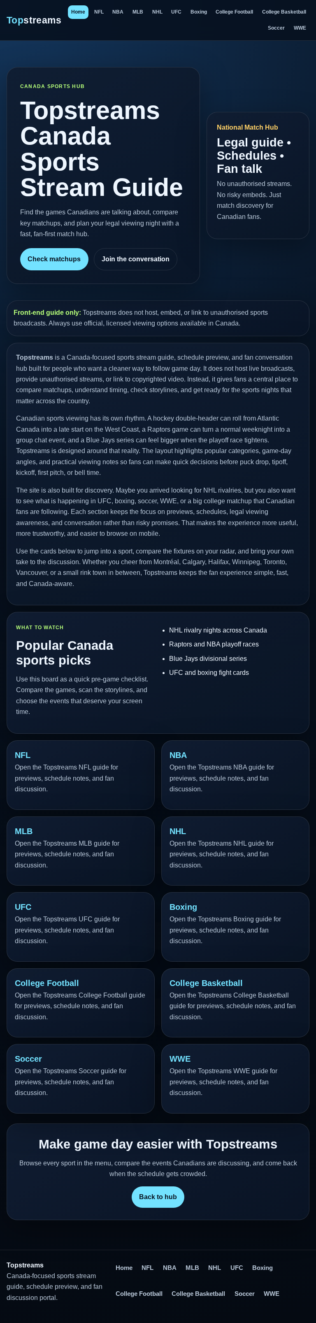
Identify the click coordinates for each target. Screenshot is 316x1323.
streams (34, 20)
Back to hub (158, 1196)
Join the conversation (136, 259)
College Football (234, 12)
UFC (176, 12)
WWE (300, 28)
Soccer (276, 28)
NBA (117, 12)
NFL (99, 12)
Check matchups (54, 259)
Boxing (199, 12)
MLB (137, 12)
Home (78, 12)
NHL (157, 12)
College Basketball (284, 12)
